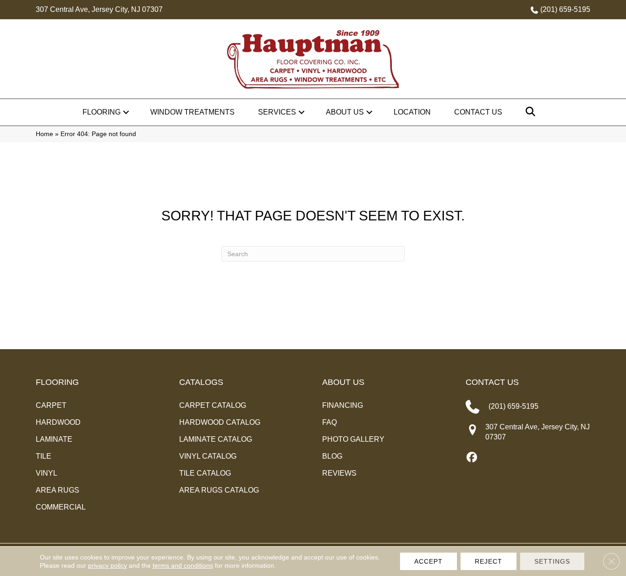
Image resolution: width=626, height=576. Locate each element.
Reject (488, 561)
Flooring (101, 112)
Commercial (61, 507)
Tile (43, 456)
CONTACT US (492, 382)
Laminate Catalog (215, 439)
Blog (332, 456)
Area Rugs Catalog (219, 490)
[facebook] (472, 458)
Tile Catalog (205, 473)
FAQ (329, 422)
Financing (342, 405)
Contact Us (478, 112)
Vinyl (46, 473)
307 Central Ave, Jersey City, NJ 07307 (99, 9)
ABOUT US (343, 382)
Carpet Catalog (212, 405)
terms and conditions (183, 565)
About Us (345, 112)
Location (412, 112)
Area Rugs (57, 490)
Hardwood (58, 422)
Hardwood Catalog (219, 422)
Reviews (339, 473)
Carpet (51, 405)
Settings (552, 561)
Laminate (54, 439)
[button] (126, 112)
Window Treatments (192, 112)
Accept (428, 561)
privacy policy (107, 565)
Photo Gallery (353, 439)
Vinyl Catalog (207, 456)
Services (277, 112)
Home (44, 134)
